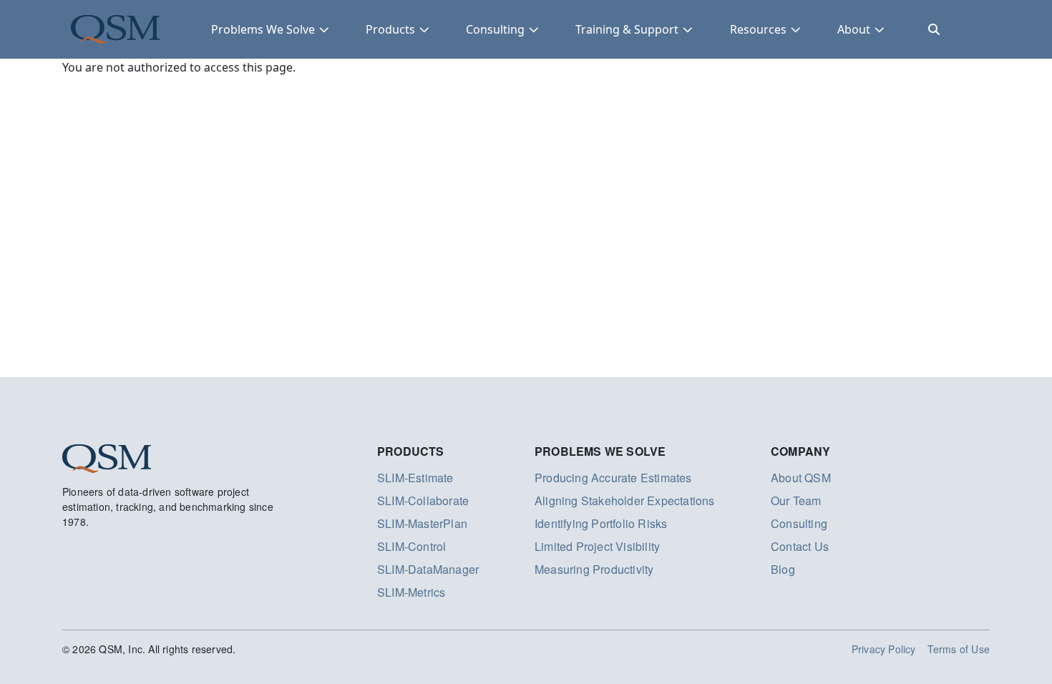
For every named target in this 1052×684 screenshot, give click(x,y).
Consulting (495, 29)
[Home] (115, 29)
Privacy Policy (884, 649)
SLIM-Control (411, 546)
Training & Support (626, 29)
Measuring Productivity (594, 569)
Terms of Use (958, 649)
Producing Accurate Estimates (613, 477)
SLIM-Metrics (411, 592)
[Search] (934, 29)
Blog (783, 569)
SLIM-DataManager (428, 569)
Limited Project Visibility (597, 546)
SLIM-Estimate (415, 477)
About (853, 29)
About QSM (801, 477)
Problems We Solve (263, 29)
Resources (758, 29)
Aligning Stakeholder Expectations (625, 500)
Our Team (796, 500)
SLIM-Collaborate (423, 500)
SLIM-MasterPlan (422, 523)
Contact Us (800, 546)
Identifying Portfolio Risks (601, 523)
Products (390, 29)
